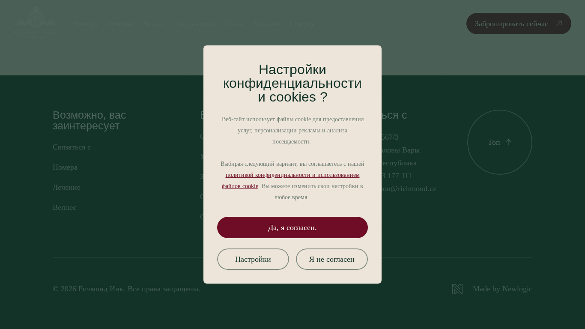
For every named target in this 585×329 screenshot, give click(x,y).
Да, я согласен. (292, 227)
